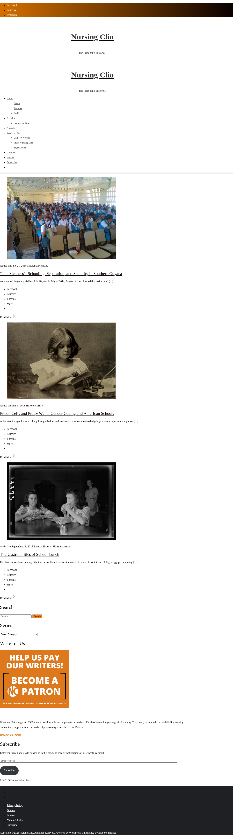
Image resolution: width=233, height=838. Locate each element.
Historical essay (34, 405)
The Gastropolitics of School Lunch (29, 554)
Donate (11, 810)
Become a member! (10, 734)
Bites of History (42, 546)
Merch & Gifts (15, 820)
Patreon (11, 815)
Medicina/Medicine (37, 265)
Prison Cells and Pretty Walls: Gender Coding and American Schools (57, 413)
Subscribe (9, 770)
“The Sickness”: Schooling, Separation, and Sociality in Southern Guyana (61, 273)
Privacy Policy (15, 805)
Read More (6, 317)
